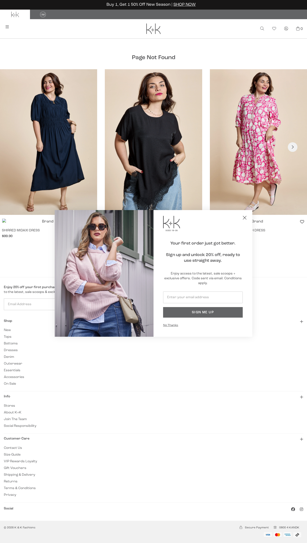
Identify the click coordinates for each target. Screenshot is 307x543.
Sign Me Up (203, 312)
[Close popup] (244, 217)
